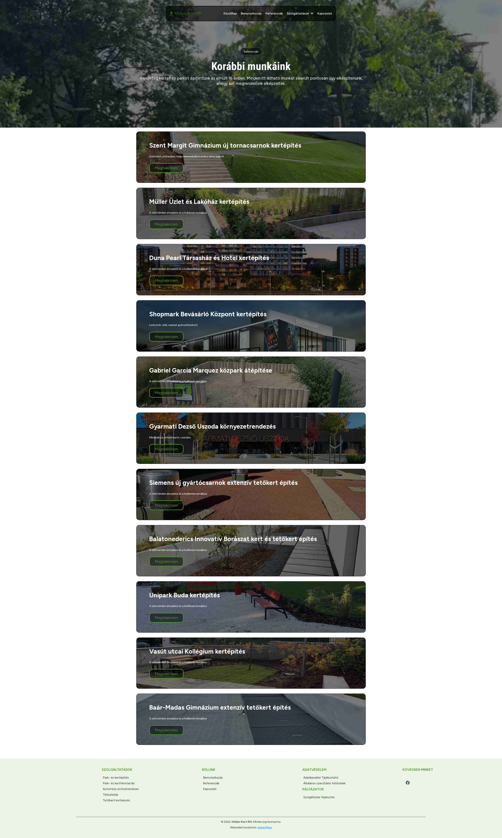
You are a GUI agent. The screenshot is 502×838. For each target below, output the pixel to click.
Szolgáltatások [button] (298, 13)
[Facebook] (408, 783)
